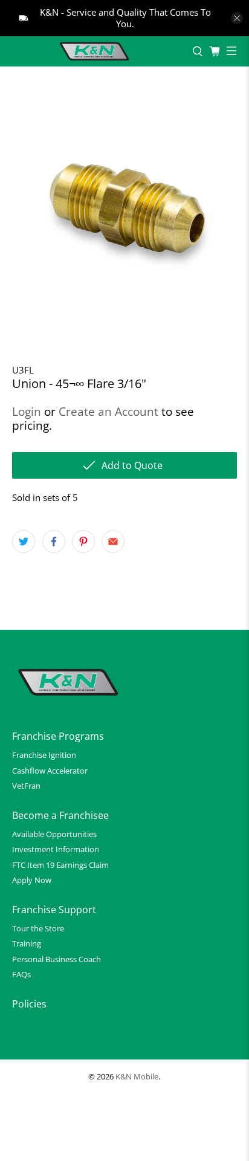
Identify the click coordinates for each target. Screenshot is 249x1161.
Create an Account (108, 411)
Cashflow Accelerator (50, 770)
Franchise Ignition (44, 754)
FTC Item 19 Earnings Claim (60, 864)
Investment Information (55, 849)
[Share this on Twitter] (23, 541)
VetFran (26, 785)
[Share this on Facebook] (53, 541)
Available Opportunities (54, 834)
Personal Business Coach (56, 959)
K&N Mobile (136, 1077)
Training (26, 943)
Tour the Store (38, 928)
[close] (237, 18)
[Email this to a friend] (113, 541)
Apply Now (31, 880)
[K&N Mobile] (96, 51)
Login (26, 411)
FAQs (21, 974)
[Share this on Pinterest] (83, 541)
